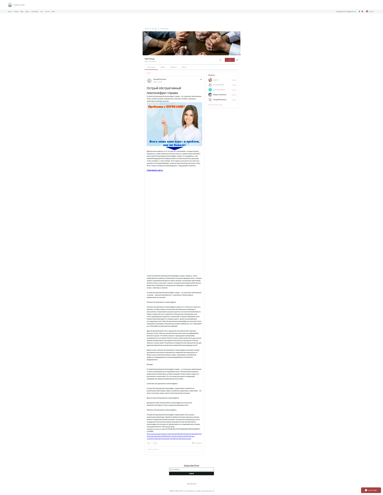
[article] (174, 265)
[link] (151, 67)
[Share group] (237, 60)
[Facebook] (359, 11)
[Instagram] (362, 11)
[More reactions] (154, 443)
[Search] (220, 60)
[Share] (201, 79)
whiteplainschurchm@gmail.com (346, 11)
